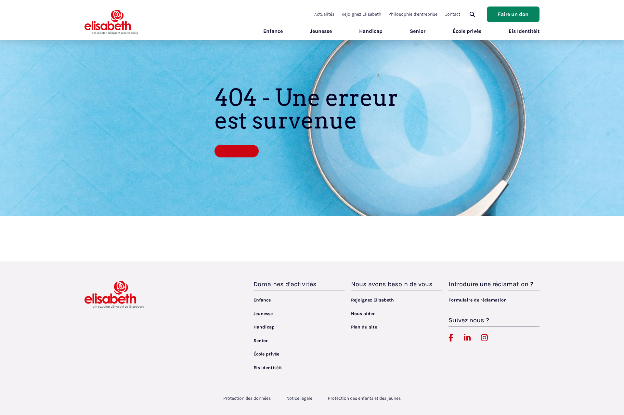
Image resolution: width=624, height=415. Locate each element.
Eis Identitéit (524, 31)
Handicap (371, 31)
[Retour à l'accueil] (111, 22)
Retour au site (237, 151)
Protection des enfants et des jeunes (364, 398)
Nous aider (363, 313)
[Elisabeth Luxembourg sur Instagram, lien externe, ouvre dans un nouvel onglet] (484, 337)
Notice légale (299, 398)
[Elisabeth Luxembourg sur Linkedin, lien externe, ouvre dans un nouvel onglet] (467, 337)
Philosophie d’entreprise (412, 14)
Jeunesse (321, 31)
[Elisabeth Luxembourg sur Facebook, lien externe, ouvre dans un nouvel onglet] (450, 337)
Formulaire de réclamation (477, 300)
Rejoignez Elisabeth (361, 14)
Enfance (273, 31)
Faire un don (513, 14)
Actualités (324, 14)
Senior (417, 31)
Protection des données (247, 398)
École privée (467, 31)
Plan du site (364, 327)
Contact (452, 14)
